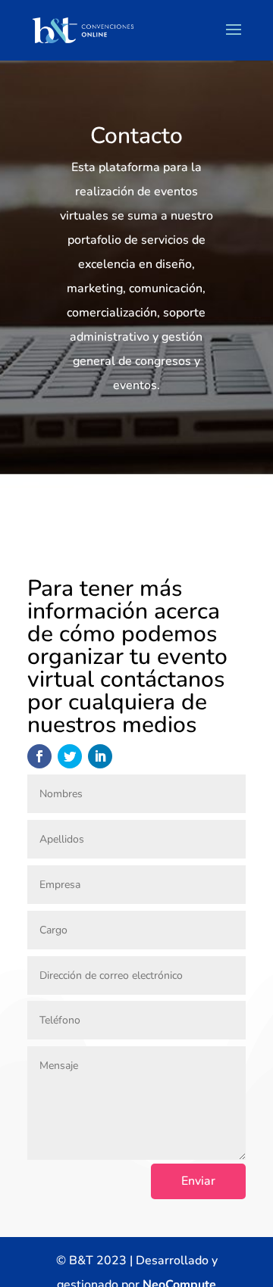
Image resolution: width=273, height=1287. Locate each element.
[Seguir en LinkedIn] (100, 756)
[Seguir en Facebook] (39, 756)
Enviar (198, 1181)
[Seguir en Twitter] (70, 756)
